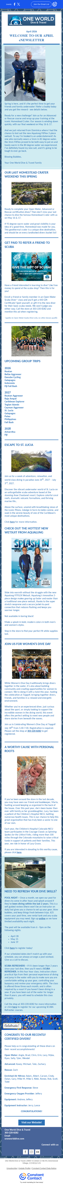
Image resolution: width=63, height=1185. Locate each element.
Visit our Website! (31, 1122)
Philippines (10, 419)
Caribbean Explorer (14, 401)
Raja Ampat (11, 399)
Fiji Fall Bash (11, 386)
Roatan (8, 371)
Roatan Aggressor (14, 396)
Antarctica (10, 432)
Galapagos (10, 380)
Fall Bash (9, 422)
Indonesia (10, 383)
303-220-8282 (34, 731)
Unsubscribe (12, 1168)
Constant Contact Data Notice (44, 1168)
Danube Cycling (13, 377)
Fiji (6, 435)
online (42, 918)
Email (7, 1136)
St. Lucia (9, 410)
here (12, 522)
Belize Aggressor (13, 374)
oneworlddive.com (14, 1139)
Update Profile (24, 1168)
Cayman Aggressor (14, 407)
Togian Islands (12, 405)
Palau (7, 416)
